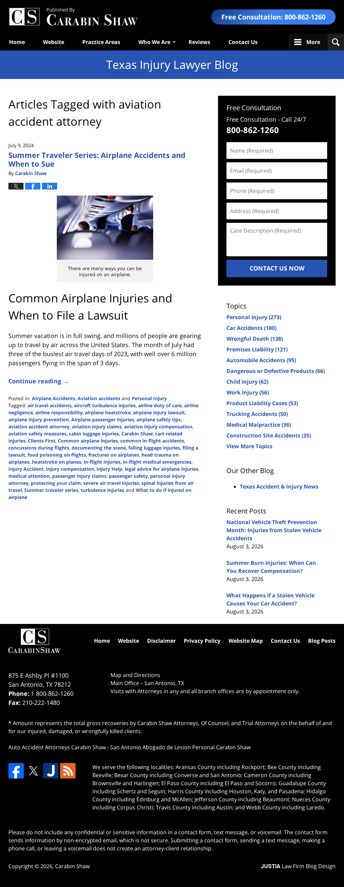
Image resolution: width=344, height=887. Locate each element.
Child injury (247, 381)
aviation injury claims (97, 426)
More (313, 42)
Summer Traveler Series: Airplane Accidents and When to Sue (96, 159)
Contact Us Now (277, 268)
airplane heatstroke (108, 412)
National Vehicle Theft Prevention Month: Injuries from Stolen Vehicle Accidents (273, 530)
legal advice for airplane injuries (161, 469)
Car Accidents (251, 328)
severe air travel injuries (111, 483)
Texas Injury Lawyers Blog (73, 17)
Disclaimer (161, 640)
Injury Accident (26, 469)
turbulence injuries (102, 490)
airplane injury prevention (38, 419)
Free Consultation (253, 107)
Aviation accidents (99, 398)
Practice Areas (101, 42)
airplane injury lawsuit (159, 412)
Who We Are (154, 42)
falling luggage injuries (154, 448)
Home (17, 42)
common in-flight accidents (152, 440)
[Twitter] (33, 770)
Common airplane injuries (88, 440)
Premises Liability (257, 349)
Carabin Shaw (137, 433)
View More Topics (249, 446)
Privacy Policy (202, 640)
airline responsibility (59, 412)
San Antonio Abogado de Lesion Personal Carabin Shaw (180, 747)
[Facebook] (16, 770)
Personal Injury (149, 398)
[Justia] (50, 770)
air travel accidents (50, 405)
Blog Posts (322, 640)
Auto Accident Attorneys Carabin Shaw (57, 747)
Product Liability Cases (262, 403)
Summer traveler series (51, 490)
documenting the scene (99, 448)
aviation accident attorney (39, 426)
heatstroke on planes (56, 462)
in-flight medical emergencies (157, 462)
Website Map (245, 640)
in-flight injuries (102, 462)
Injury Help (109, 469)
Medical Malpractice (258, 424)
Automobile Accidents (261, 360)
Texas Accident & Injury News (279, 486)
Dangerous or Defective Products (275, 371)
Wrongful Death (254, 338)
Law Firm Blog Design (298, 866)
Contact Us (243, 42)
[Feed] (68, 770)
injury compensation (70, 469)
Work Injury (247, 392)
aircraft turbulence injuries (105, 405)
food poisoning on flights (57, 455)
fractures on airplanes (113, 455)
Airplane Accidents (53, 398)
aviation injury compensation (158, 426)
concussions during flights (38, 448)
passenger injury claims (79, 476)
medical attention (29, 476)
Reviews (199, 42)
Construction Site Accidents (268, 435)
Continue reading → (38, 381)
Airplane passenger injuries (102, 419)
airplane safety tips (158, 419)
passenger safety (128, 476)
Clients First (41, 440)
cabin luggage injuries (94, 433)
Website (53, 42)
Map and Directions (135, 675)
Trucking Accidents (257, 414)
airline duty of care (160, 405)
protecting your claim (56, 483)
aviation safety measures (37, 433)
